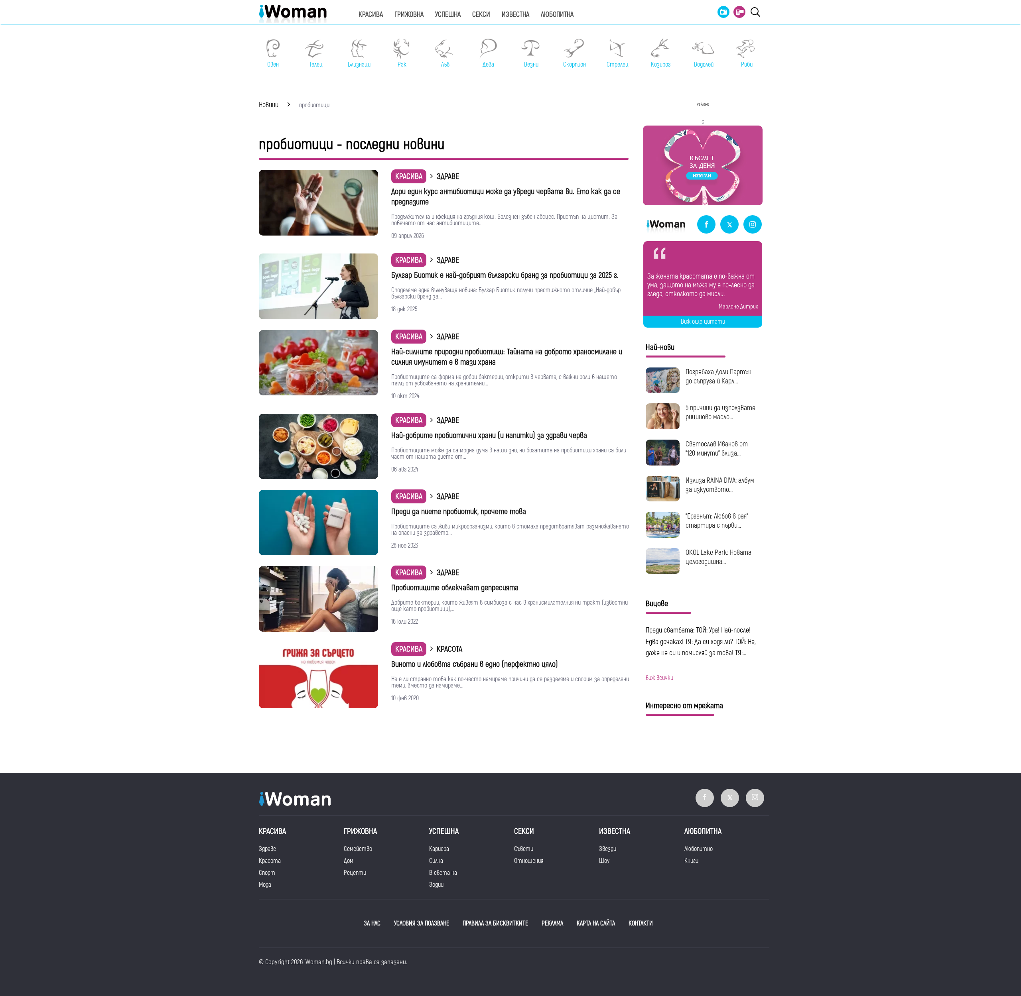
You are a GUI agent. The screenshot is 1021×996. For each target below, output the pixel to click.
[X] (729, 225)
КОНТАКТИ (641, 923)
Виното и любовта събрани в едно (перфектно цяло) (474, 664)
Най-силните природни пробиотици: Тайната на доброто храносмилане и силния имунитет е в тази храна (506, 357)
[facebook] (706, 225)
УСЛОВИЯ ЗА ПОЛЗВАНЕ (421, 923)
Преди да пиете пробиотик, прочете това (458, 512)
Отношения (528, 861)
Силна (436, 861)
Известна (515, 14)
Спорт (267, 873)
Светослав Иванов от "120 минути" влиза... (717, 449)
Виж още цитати (703, 322)
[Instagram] (752, 225)
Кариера (439, 849)
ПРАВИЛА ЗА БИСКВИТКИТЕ (495, 923)
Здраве (267, 849)
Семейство (358, 849)
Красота (270, 861)
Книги (691, 861)
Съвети (523, 849)
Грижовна (409, 14)
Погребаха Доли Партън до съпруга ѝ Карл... (718, 376)
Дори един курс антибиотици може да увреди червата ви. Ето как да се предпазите (505, 197)
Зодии (436, 885)
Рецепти (355, 873)
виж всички (659, 678)
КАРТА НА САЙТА (596, 923)
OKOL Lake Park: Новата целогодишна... (718, 557)
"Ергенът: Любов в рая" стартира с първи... (717, 521)
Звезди (607, 849)
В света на (443, 873)
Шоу (604, 861)
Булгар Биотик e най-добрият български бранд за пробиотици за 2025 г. (505, 275)
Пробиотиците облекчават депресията (454, 588)
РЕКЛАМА (552, 923)
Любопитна (557, 14)
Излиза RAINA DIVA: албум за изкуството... (720, 485)
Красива (371, 14)
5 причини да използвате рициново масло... (720, 412)
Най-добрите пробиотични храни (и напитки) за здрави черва (489, 435)
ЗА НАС (372, 923)
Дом (348, 861)
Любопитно (698, 849)
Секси (481, 14)
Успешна (448, 14)
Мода (265, 885)
